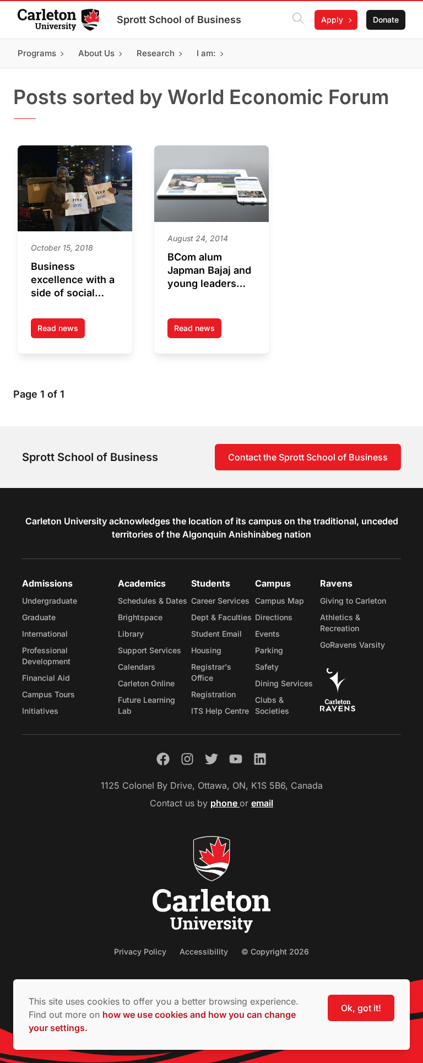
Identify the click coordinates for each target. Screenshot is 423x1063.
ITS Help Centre (220, 710)
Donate (386, 19)
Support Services (149, 650)
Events (267, 633)
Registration (213, 694)
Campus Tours (48, 694)
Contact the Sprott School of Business (308, 457)
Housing (206, 650)
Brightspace (140, 617)
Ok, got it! (361, 1007)
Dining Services (284, 683)
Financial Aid (46, 677)
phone (225, 803)
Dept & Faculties (221, 617)
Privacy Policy (140, 951)
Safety (267, 666)
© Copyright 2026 (275, 951)
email (262, 803)
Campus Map (279, 600)
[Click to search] (297, 20)
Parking (269, 650)
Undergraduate (49, 600)
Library (131, 633)
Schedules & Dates (152, 600)
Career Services (220, 600)
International (45, 633)
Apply (332, 19)
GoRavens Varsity (352, 644)
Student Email (216, 633)
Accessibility (204, 951)
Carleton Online (146, 683)
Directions (273, 617)
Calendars (136, 666)
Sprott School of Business (179, 19)
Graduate (39, 617)
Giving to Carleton (353, 600)
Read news (61, 330)
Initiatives (40, 710)
